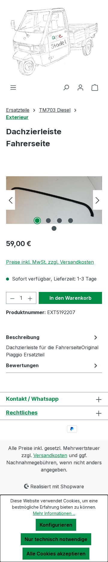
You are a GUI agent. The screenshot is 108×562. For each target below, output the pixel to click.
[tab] (52, 346)
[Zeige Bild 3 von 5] (59, 220)
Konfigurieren (56, 525)
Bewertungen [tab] (22, 365)
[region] (54, 200)
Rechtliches (22, 412)
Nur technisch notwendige (56, 539)
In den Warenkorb (71, 298)
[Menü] (13, 87)
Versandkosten (50, 455)
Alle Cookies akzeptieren (56, 554)
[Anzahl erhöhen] (30, 298)
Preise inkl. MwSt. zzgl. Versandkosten (50, 262)
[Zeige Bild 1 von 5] (37, 220)
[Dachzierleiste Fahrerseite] (54, 200)
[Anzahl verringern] (12, 298)
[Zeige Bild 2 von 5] (48, 220)
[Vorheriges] (10, 200)
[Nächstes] (97, 200)
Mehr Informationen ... (54, 513)
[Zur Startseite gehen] (54, 41)
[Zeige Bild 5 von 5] (54, 228)
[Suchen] (66, 87)
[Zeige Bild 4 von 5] (70, 220)
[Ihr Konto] (80, 87)
